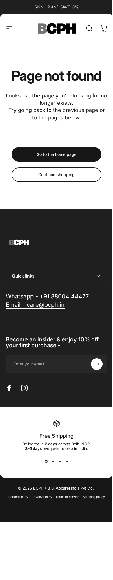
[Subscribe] (92, 364)
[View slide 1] (44, 461)
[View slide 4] (64, 461)
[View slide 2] (51, 461)
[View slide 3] (57, 461)
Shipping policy (92, 497)
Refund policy (16, 497)
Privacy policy (39, 497)
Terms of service (65, 497)
